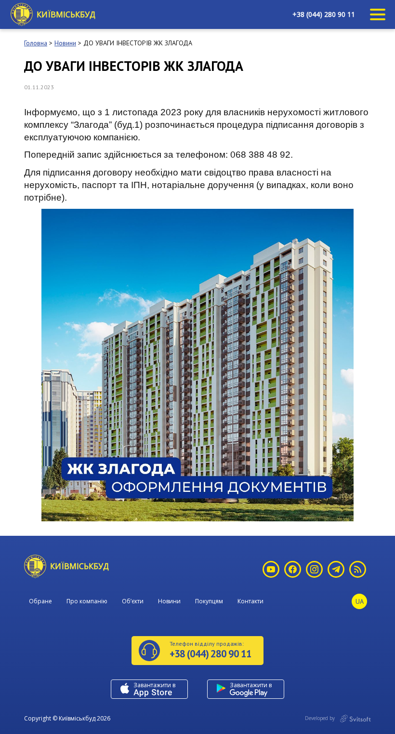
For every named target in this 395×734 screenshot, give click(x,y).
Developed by (320, 718)
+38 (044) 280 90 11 (323, 14)
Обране (40, 601)
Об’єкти (133, 601)
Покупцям (209, 601)
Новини (169, 601)
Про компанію (86, 601)
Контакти (250, 601)
